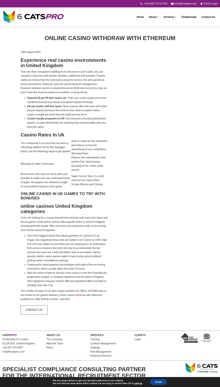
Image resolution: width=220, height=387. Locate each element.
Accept (158, 381)
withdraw (80, 295)
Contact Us (208, 17)
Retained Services (100, 355)
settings (138, 383)
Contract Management (103, 343)
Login (137, 339)
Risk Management (100, 351)
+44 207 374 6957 (12, 347)
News (49, 347)
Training (95, 339)
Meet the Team (54, 343)
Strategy (95, 347)
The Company (54, 339)
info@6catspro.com (13, 351)
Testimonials (189, 17)
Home (140, 17)
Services (169, 17)
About (153, 17)
